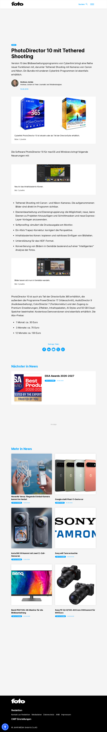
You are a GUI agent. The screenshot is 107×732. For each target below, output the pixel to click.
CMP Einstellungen (21, 719)
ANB (58, 714)
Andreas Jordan (26, 82)
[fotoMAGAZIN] (17, 4)
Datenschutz (48, 714)
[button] (44, 349)
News (13, 45)
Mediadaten (37, 714)
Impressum (66, 714)
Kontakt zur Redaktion (20, 714)
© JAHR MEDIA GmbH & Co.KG (24, 727)
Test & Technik (50, 380)
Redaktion (16, 710)
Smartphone (60, 502)
